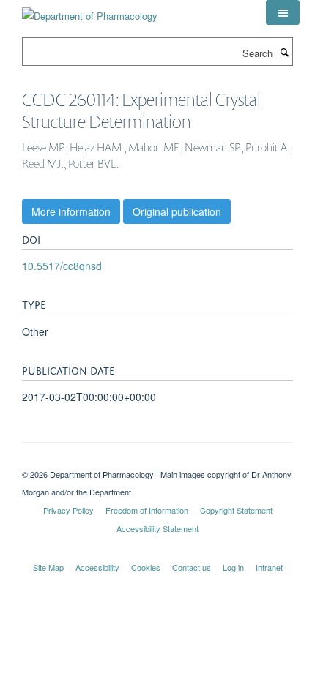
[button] (283, 12)
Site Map (48, 567)
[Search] (284, 52)
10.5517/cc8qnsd (62, 265)
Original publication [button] (177, 211)
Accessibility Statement (157, 528)
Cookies (145, 567)
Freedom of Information (146, 510)
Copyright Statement (236, 510)
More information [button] (71, 211)
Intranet (269, 567)
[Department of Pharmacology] (90, 11)
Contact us (191, 567)
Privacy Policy (68, 510)
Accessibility (97, 567)
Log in (233, 567)
